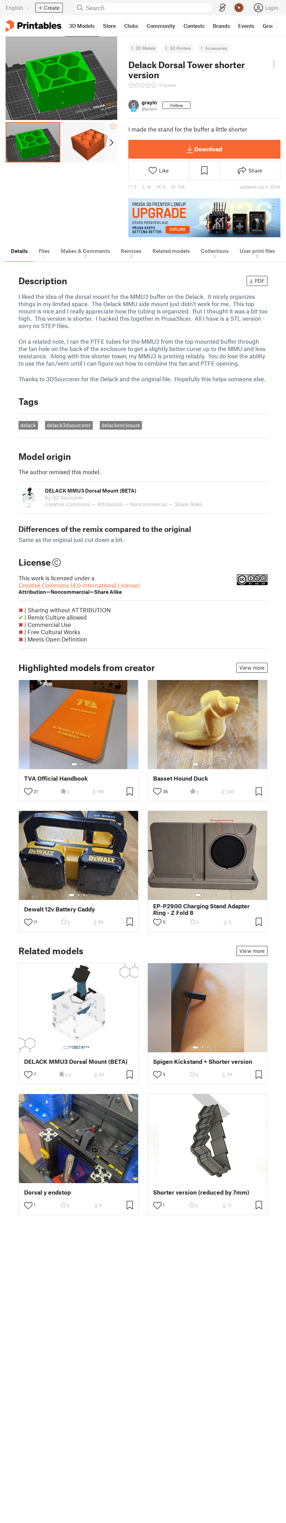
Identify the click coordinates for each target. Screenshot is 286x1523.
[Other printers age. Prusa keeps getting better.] (204, 218)
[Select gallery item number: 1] (74, 764)
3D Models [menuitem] (82, 26)
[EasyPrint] (222, 8)
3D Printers (180, 48)
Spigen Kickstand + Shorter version (202, 1061)
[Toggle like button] (28, 791)
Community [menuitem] (160, 26)
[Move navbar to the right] (276, 25)
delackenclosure (120, 425)
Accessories (216, 48)
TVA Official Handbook (56, 778)
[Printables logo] (33, 26)
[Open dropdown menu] (274, 64)
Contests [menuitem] (193, 26)
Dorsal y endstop (47, 1192)
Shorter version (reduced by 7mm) (201, 1192)
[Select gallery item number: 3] (207, 764)
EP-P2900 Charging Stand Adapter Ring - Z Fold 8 (201, 909)
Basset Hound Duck (180, 778)
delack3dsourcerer (69, 425)
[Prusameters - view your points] (238, 7)
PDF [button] (260, 281)
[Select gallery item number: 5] (218, 764)
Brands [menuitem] (221, 26)
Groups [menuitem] (271, 26)
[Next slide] (110, 142)
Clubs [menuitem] (131, 26)
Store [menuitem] (109, 26)
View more (252, 667)
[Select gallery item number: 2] (81, 764)
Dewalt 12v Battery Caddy (59, 909)
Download (208, 148)
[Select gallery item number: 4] (213, 764)
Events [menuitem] (246, 26)
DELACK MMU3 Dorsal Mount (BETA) (76, 1061)
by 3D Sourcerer (64, 497)
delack (28, 425)
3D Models (146, 48)
